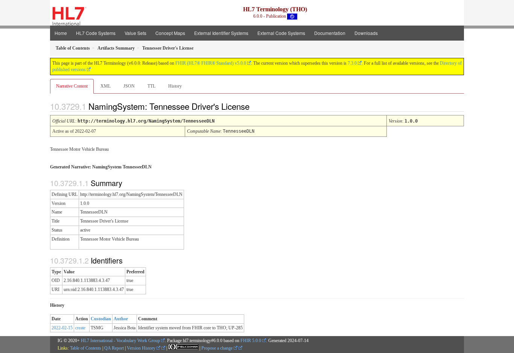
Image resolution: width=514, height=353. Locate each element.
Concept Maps (170, 33)
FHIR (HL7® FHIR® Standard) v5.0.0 (210, 63)
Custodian (101, 318)
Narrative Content (72, 86)
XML (105, 86)
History (175, 86)
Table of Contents (85, 348)
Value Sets (135, 33)
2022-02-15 (62, 327)
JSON (129, 86)
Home (61, 33)
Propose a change (217, 348)
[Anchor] (256, 106)
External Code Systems (281, 33)
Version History (142, 348)
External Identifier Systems (221, 33)
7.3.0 (352, 63)
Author (121, 318)
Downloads (366, 33)
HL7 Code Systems (96, 33)
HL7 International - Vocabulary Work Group (120, 340)
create (80, 327)
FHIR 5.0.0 (250, 340)
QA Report (114, 348)
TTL (151, 86)
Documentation (329, 33)
